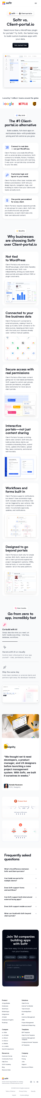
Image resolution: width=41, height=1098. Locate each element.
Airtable (4, 1017)
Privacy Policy (23, 1091)
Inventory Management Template (28, 1038)
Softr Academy (6, 1064)
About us (24, 1056)
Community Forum (7, 1059)
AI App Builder (6, 1003)
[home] (7, 3)
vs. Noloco (5, 1040)
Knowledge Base (26, 1011)
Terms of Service (10, 1091)
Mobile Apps (5, 1011)
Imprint (14, 1095)
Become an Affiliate (27, 1067)
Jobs (23, 1061)
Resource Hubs (6, 1070)
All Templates (26, 1045)
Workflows (5, 1009)
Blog (3, 1067)
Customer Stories (7, 1056)
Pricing (24, 1059)
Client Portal (25, 1003)
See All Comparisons (8, 1049)
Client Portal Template (28, 1035)
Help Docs (5, 1061)
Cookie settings (24, 1095)
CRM (23, 1020)
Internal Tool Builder (27, 1006)
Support (24, 1064)
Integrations (5, 1014)
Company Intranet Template (30, 1042)
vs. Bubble (5, 1043)
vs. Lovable (5, 1046)
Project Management (28, 1022)
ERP (23, 1014)
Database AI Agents (8, 1020)
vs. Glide (4, 1032)
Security (33, 1091)
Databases (5, 1006)
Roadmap (4, 1022)
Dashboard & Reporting (28, 1025)
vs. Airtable (5, 1035)
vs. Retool (5, 1038)
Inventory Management (28, 1017)
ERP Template (26, 1032)
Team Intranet (26, 1009)
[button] (20, 870)
